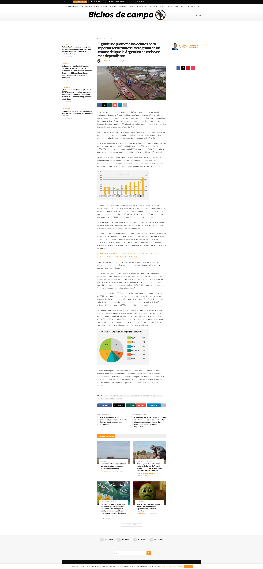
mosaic (100, 398)
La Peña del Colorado (157, 6)
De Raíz (64, 44)
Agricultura (113, 6)
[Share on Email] (114, 105)
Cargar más (131, 525)
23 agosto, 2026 (67, 56)
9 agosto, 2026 (152, 513)
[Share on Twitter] (104, 105)
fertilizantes (114, 395)
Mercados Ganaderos (92, 6)
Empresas (131, 6)
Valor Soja (107, 471)
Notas (104, 39)
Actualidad (104, 6)
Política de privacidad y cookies (171, 566)
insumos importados (148, 395)
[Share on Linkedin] (120, 105)
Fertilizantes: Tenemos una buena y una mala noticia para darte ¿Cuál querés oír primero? (113, 466)
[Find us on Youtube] (67, 2)
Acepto (188, 566)
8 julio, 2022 (122, 61)
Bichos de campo (109, 61)
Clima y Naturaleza (142, 6)
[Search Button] (196, 15)
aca (106, 395)
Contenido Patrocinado (147, 473)
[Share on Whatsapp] (109, 105)
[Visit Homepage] (127, 15)
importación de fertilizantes (129, 395)
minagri (159, 395)
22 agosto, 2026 (118, 471)
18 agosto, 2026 (142, 475)
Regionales (122, 6)
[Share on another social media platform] (125, 105)
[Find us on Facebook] (62, 2)
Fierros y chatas (179, 6)
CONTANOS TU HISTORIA (118, 2)
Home (99, 39)
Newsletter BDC (98, 2)
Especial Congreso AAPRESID (73, 6)
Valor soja (169, 6)
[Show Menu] (200, 15)
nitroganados (110, 398)
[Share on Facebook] (99, 105)
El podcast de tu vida (193, 6)
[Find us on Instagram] (70, 2)
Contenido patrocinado (144, 461)
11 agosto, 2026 (106, 518)
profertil (119, 398)
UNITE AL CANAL (81, 2)
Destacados (66, 63)
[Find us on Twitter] (65, 2)
